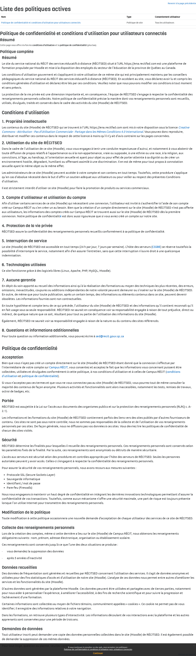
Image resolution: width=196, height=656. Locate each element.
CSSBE (156, 246)
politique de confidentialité (40, 376)
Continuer (98, 653)
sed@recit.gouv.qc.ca (110, 336)
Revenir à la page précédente (182, 3)
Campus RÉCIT (58, 367)
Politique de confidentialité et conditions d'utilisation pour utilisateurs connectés (98, 649)
